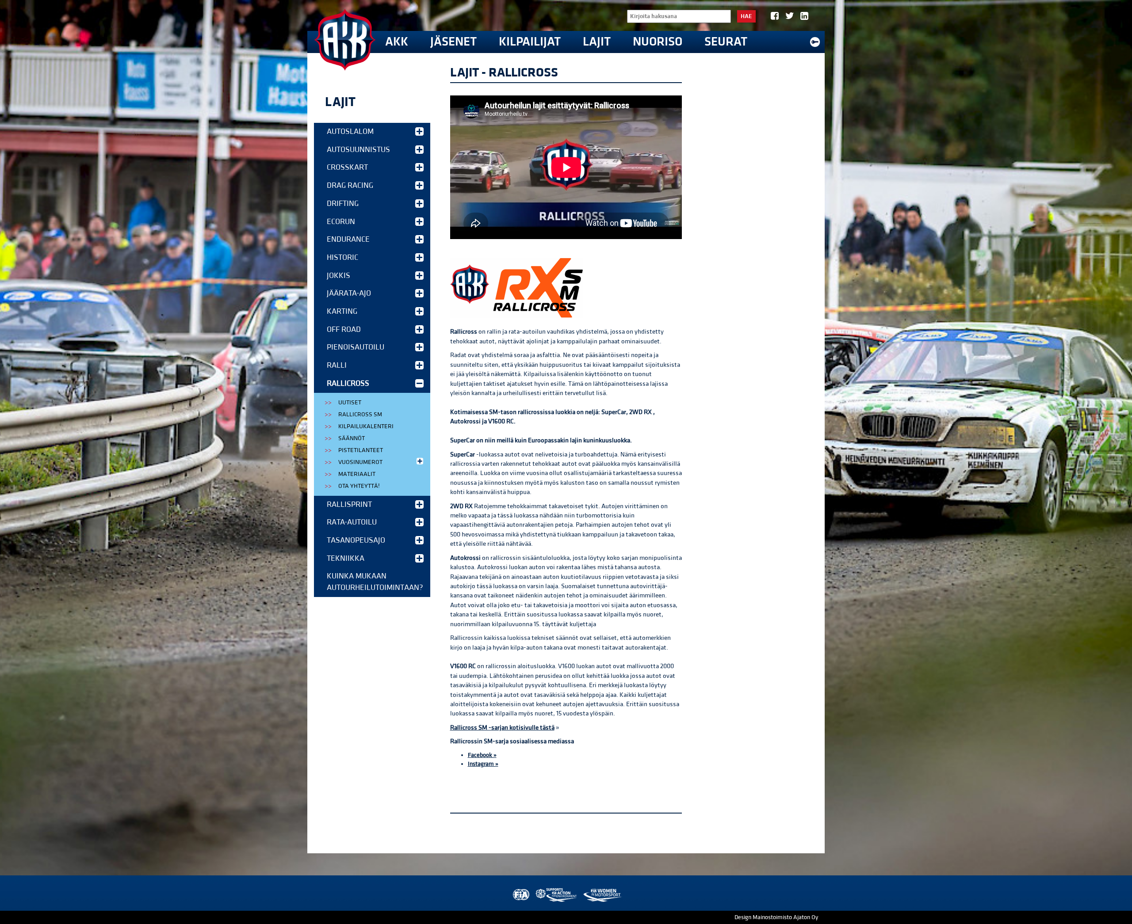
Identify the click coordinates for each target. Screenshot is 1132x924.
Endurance (348, 239)
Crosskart (347, 167)
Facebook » (482, 755)
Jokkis (338, 275)
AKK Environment (557, 895)
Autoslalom (350, 131)
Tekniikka (345, 558)
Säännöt (351, 438)
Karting (342, 311)
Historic (342, 257)
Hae (746, 16)
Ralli (337, 365)
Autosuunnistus (358, 149)
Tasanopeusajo (356, 540)
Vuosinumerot (360, 462)
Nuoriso (657, 41)
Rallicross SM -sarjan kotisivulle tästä (502, 727)
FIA (520, 895)
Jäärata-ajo (349, 293)
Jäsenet (453, 41)
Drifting (343, 203)
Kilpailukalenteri (366, 426)
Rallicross (348, 383)
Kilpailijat (530, 41)
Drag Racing (350, 185)
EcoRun (341, 222)
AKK (396, 41)
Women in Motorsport (602, 895)
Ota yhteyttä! (359, 486)
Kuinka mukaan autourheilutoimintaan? (375, 582)
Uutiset (349, 403)
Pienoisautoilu (355, 347)
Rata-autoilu (352, 522)
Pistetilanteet (360, 450)
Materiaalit (356, 474)
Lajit (597, 41)
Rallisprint (349, 504)
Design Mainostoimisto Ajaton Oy (776, 917)
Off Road (344, 329)
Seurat (725, 41)
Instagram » (483, 764)
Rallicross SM (360, 414)
